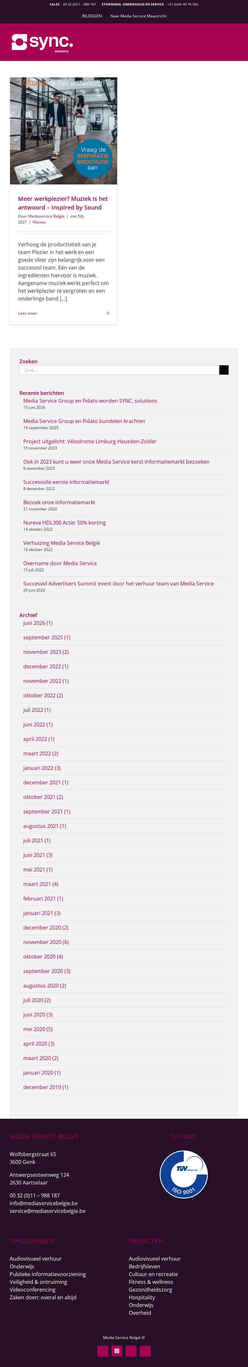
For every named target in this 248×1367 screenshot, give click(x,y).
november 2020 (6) (46, 942)
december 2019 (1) (45, 1087)
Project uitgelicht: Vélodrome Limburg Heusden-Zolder (90, 441)
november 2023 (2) (46, 651)
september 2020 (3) (46, 971)
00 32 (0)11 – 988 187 (35, 1195)
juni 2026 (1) (38, 622)
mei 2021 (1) (38, 869)
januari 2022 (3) (42, 768)
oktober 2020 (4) (43, 956)
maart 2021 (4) (40, 884)
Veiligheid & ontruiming (38, 1281)
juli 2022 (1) (37, 709)
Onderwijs (22, 1266)
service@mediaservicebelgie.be (48, 1211)
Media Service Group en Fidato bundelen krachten (84, 421)
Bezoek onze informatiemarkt (59, 502)
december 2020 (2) (45, 927)
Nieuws (39, 222)
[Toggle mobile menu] (235, 39)
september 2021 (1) (46, 811)
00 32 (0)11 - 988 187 (79, 4)
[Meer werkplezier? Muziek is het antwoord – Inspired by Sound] (63, 130)
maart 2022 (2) (40, 753)
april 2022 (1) (39, 739)
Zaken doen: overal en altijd (43, 1297)
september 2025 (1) (46, 637)
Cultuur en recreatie (153, 1274)
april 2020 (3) (39, 1043)
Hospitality (142, 1297)
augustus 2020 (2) (44, 985)
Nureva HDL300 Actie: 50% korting (64, 522)
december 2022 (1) (45, 666)
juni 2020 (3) (38, 1014)
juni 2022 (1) (38, 724)
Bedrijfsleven (144, 1266)
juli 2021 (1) (37, 840)
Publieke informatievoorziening (48, 1274)
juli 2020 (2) (37, 1000)
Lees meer (27, 313)
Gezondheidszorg (150, 1289)
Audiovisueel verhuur (36, 1258)
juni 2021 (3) (38, 855)
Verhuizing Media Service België (61, 542)
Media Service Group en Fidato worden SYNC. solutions (90, 400)
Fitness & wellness (151, 1281)
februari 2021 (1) (43, 898)
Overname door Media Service (60, 563)
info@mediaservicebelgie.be (44, 1203)
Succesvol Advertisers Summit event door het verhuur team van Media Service (118, 583)
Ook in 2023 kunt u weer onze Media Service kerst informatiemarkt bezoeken (116, 461)
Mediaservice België (46, 216)
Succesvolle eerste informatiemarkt (66, 482)
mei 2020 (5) (38, 1029)
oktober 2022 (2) (43, 695)
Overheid (140, 1312)
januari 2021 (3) (42, 913)
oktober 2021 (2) (43, 797)
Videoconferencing (33, 1289)
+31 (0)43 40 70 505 (182, 4)
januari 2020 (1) (42, 1072)
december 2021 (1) (45, 782)
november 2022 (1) (46, 680)
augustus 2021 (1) (44, 826)
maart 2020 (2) (40, 1058)
